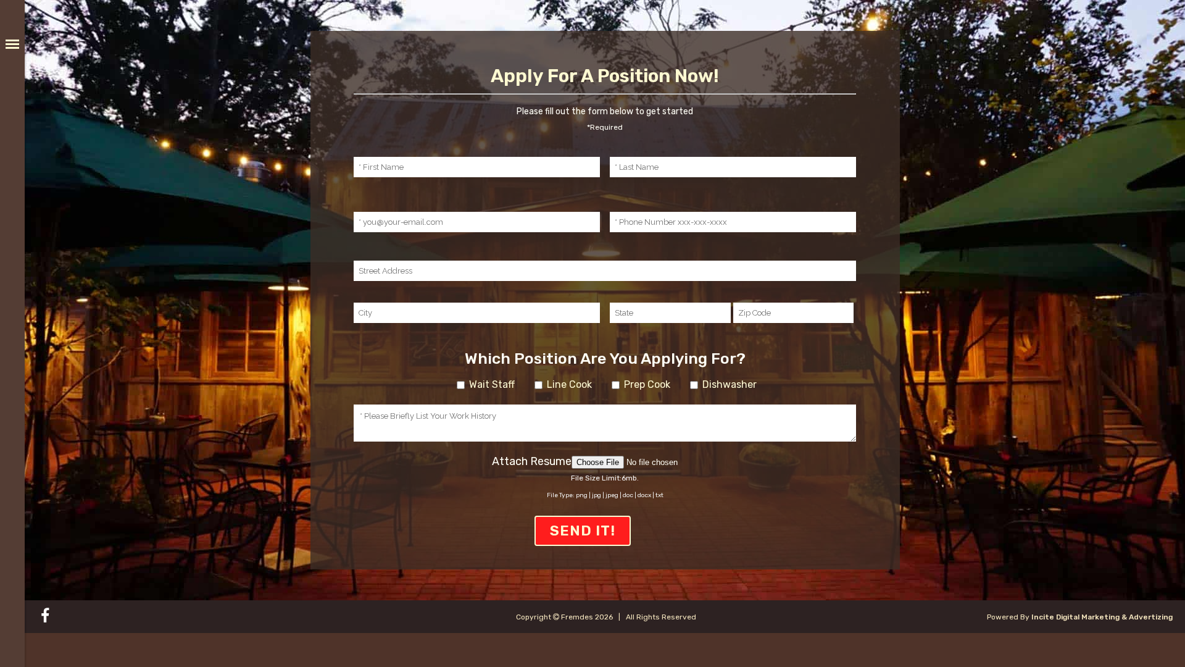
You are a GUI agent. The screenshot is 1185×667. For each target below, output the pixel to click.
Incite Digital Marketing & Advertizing (1102, 617)
